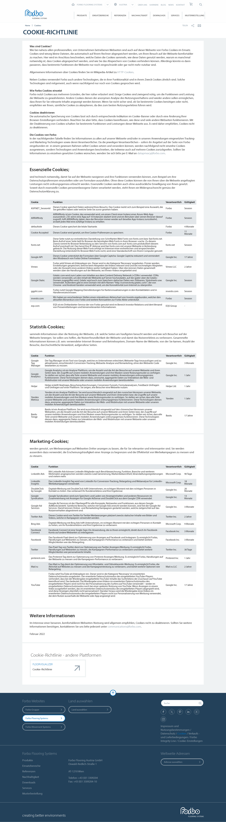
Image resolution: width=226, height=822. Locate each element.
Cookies (181, 733)
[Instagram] (163, 719)
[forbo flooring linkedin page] (188, 712)
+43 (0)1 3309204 (88, 778)
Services (175, 15)
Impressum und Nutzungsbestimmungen (175, 728)
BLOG (163, 4)
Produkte (82, 15)
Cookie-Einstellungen (190, 741)
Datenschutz (168, 733)
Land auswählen (79, 709)
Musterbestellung (194, 15)
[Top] (113, 693)
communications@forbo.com (124, 626)
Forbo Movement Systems (38, 726)
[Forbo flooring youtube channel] (196, 712)
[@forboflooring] (171, 712)
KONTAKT (180, 4)
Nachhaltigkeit (139, 15)
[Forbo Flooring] (36, 15)
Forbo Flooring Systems (37, 718)
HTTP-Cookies (125, 72)
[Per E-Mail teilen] (199, 25)
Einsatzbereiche (100, 15)
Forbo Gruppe (32, 709)
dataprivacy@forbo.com (151, 153)
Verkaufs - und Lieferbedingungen (180, 735)
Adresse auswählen (173, 761)
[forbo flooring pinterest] (180, 712)
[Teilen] (192, 25)
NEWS (171, 4)
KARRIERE (154, 4)
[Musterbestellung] (191, 4)
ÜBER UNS (142, 4)
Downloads (159, 15)
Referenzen (120, 15)
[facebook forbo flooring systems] (163, 712)
